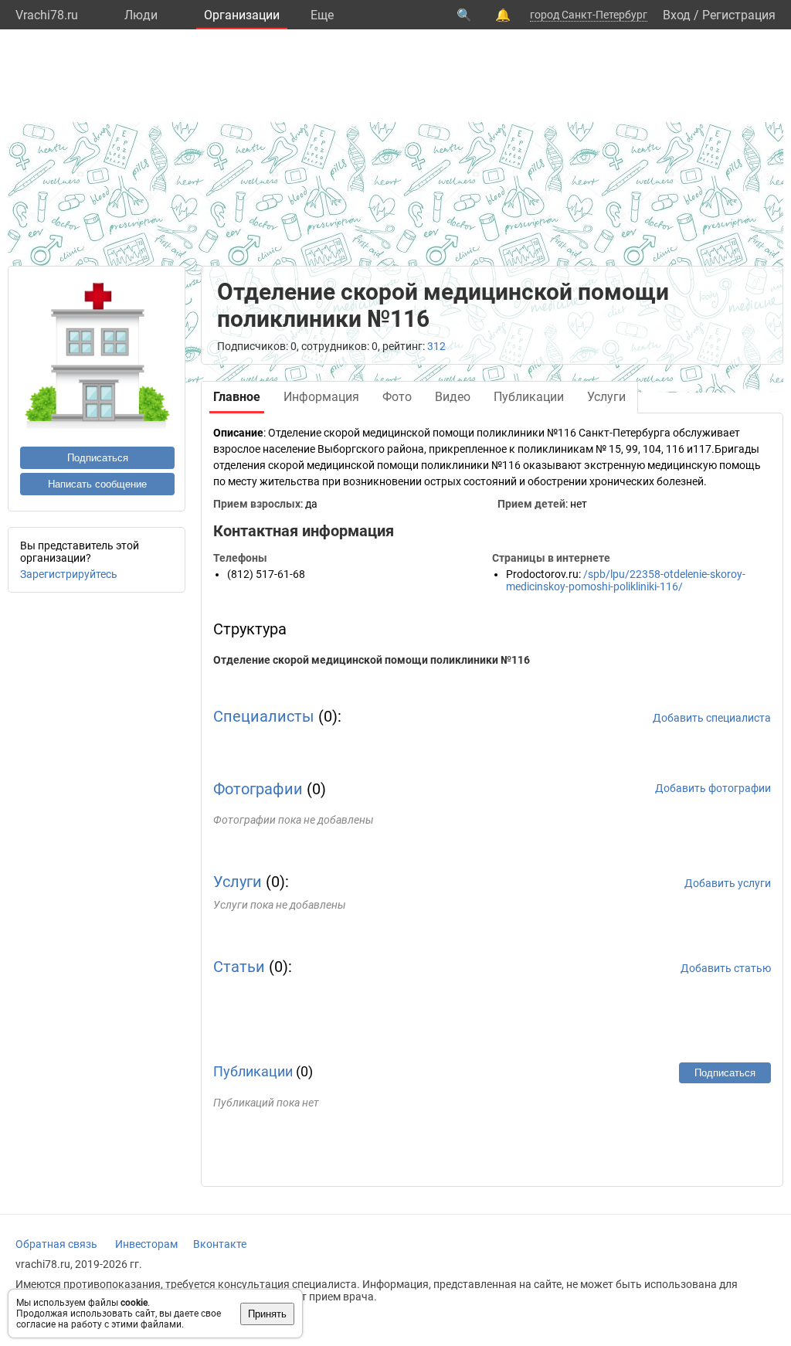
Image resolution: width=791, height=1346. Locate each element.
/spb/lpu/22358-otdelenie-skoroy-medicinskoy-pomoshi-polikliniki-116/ (625, 580)
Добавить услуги (727, 883)
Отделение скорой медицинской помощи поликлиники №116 (371, 660)
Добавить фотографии (713, 788)
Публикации (253, 1071)
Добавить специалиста (712, 718)
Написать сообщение (97, 484)
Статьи (239, 966)
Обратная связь (56, 1244)
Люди (141, 15)
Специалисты (263, 716)
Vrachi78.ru (46, 15)
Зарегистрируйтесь (68, 574)
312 (436, 346)
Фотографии (258, 789)
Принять (267, 1314)
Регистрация (739, 15)
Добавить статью (726, 968)
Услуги (237, 881)
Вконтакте (219, 1244)
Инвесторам (146, 1244)
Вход (677, 15)
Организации (242, 15)
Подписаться (97, 458)
